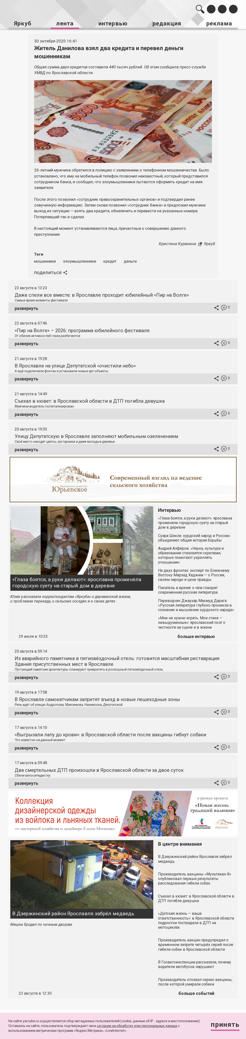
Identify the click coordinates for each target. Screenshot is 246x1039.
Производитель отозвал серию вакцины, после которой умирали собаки (195, 981)
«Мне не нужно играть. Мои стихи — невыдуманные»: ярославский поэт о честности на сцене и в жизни (191, 622)
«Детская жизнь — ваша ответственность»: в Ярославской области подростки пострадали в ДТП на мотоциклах (196, 920)
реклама (219, 23)
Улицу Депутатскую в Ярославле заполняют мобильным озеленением (96, 436)
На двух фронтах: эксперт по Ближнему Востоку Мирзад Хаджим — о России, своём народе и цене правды (193, 575)
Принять (225, 1024)
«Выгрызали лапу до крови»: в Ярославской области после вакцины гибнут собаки (110, 735)
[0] (224, 308)
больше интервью (196, 636)
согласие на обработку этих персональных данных (137, 1026)
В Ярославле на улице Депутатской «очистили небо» (75, 366)
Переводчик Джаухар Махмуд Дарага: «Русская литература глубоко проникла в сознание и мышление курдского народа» (196, 605)
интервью (113, 23)
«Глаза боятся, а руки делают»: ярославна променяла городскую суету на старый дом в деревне (76, 582)
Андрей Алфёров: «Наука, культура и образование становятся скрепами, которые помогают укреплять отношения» (191, 555)
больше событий (196, 993)
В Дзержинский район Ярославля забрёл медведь (73, 913)
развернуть (26, 308)
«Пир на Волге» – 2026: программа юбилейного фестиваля (82, 330)
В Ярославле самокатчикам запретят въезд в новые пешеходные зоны (97, 699)
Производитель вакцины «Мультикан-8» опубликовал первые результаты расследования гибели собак (194, 879)
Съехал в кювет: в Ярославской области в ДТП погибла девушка (90, 401)
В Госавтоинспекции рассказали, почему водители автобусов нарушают (194, 964)
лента (65, 23)
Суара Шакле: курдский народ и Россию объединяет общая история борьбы (194, 538)
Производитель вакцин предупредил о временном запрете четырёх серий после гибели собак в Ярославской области (195, 944)
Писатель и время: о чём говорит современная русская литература (188, 590)
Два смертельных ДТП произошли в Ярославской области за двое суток (99, 770)
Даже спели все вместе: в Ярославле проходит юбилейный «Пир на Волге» (102, 295)
